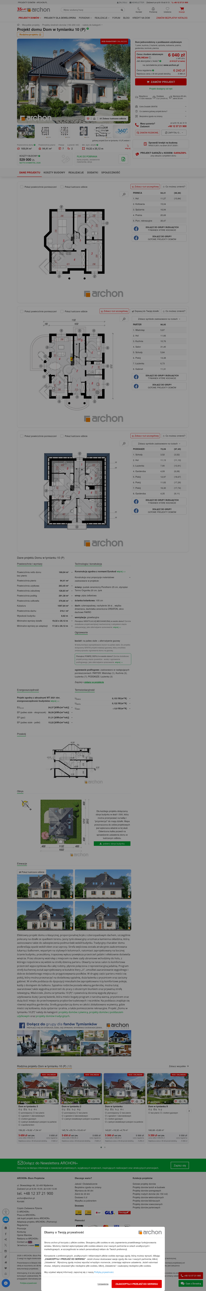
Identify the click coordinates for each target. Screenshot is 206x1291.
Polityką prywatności (103, 1272)
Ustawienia (103, 1283)
